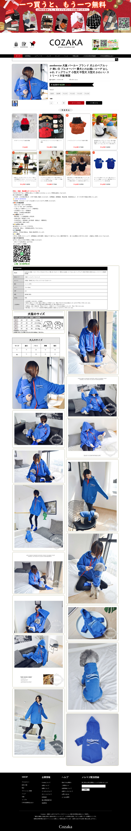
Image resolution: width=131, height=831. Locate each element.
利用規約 (44, 797)
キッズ (57, 56)
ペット (66, 56)
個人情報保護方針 (47, 800)
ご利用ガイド (65, 785)
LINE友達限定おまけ (106, 56)
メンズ (49, 56)
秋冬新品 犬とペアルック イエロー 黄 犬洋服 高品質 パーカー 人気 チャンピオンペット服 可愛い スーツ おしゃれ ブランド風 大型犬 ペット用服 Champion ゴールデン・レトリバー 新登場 (105, 144)
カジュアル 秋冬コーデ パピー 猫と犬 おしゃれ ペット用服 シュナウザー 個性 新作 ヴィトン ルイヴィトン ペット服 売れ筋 (105, 179)
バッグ (24, 793)
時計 (23, 788)
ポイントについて (47, 794)
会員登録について (67, 788)
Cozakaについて (46, 782)
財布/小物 (24, 785)
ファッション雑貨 (27, 791)
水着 (23, 796)
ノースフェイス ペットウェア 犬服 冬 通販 (77, 140)
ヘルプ (65, 777)
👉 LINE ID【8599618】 (19, 199)
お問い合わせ (74, 79)
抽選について (45, 788)
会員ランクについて (67, 791)
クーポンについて (47, 791)
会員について (45, 785)
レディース (38, 56)
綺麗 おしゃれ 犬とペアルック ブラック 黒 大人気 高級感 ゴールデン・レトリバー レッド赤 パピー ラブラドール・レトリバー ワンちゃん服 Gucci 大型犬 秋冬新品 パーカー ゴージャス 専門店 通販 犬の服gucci (25, 181)
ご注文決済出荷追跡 (89, 56)
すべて (18, 56)
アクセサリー (25, 782)
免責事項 (44, 803)
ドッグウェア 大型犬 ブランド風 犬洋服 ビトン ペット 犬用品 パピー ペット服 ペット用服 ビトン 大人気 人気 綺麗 (51, 179)
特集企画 (75, 56)
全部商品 (27, 56)
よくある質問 (65, 797)
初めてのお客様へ (67, 782)
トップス (24, 799)
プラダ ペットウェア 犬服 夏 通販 (22, 140)
